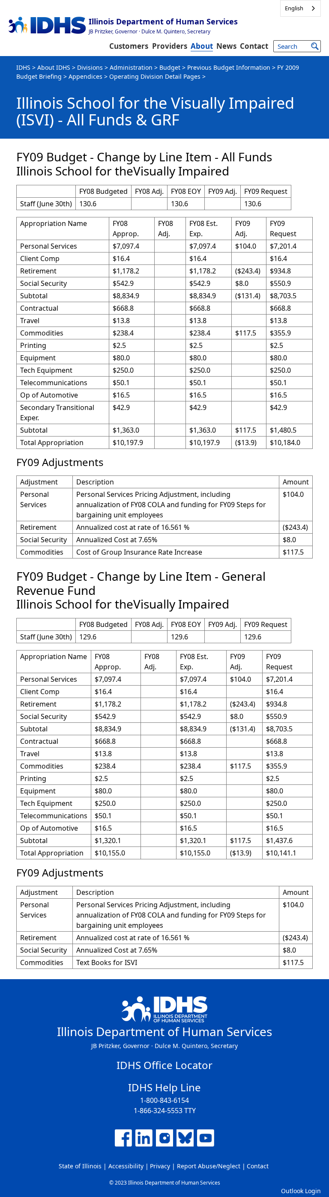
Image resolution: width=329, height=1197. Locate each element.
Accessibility (126, 1166)
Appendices (85, 76)
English (294, 8)
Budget (169, 67)
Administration (131, 67)
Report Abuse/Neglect (208, 1166)
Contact (254, 46)
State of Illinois (80, 1166)
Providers (169, 46)
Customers (128, 46)
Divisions (90, 67)
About (202, 46)
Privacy (160, 1166)
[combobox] (300, 8)
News (226, 46)
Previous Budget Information (228, 67)
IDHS (23, 67)
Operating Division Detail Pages (154, 76)
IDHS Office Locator (164, 1065)
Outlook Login (301, 1191)
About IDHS (53, 67)
